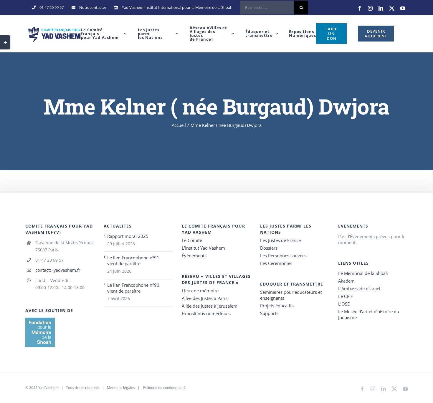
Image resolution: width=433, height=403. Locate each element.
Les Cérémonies (276, 263)
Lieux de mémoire (200, 290)
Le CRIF (345, 296)
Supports (269, 313)
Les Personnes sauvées (283, 255)
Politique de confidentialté (164, 387)
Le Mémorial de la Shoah (363, 273)
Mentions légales (121, 387)
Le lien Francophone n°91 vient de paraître (133, 260)
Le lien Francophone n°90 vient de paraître (133, 288)
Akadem (346, 281)
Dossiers (268, 248)
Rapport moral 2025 (127, 236)
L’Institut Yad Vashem (203, 248)
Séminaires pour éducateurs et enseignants (291, 295)
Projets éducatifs (277, 306)
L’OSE (344, 304)
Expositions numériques (206, 313)
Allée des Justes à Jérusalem (209, 306)
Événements (194, 255)
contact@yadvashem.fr (57, 270)
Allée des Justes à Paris (204, 298)
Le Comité (192, 240)
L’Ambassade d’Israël (359, 288)
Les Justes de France (280, 240)
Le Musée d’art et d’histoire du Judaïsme (368, 314)
